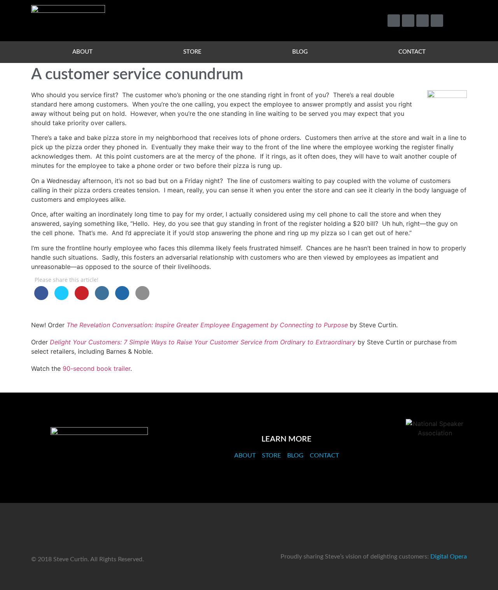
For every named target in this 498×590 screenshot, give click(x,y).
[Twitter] (394, 20)
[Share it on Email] (142, 297)
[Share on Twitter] (61, 297)
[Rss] (437, 20)
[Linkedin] (422, 20)
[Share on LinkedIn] (102, 297)
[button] (457, 20)
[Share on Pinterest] (82, 297)
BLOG (300, 52)
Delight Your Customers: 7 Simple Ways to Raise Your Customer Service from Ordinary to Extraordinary (203, 342)
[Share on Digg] (122, 297)
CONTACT (412, 52)
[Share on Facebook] (41, 297)
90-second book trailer (96, 368)
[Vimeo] (408, 20)
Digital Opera (448, 556)
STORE (192, 52)
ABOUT (82, 52)
